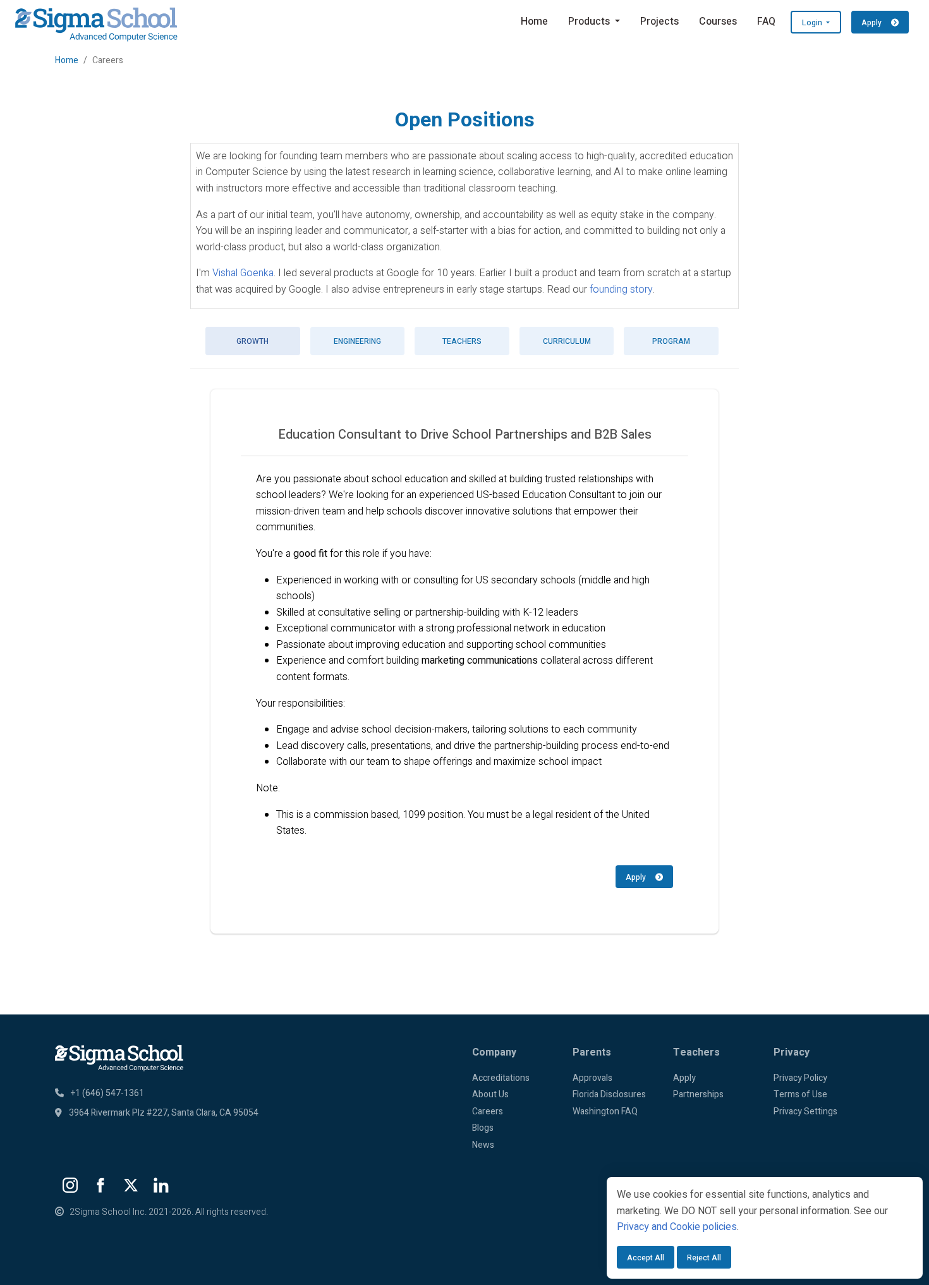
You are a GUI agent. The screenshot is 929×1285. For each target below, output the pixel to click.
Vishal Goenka (243, 273)
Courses (718, 21)
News (483, 1145)
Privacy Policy (800, 1078)
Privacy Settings (805, 1111)
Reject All (704, 1258)
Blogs (483, 1128)
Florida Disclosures (609, 1094)
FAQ (766, 21)
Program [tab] (671, 341)
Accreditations (501, 1078)
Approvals (592, 1078)
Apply (640, 877)
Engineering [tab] (357, 341)
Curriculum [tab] (567, 341)
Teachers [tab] (462, 341)
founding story (621, 289)
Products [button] (590, 21)
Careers (487, 1111)
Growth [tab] (252, 341)
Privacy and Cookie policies (677, 1226)
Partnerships (698, 1094)
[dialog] (765, 1228)
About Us (490, 1094)
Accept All (645, 1258)
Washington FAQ (605, 1111)
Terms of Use (800, 1094)
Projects (659, 21)
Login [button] (813, 22)
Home (534, 21)
